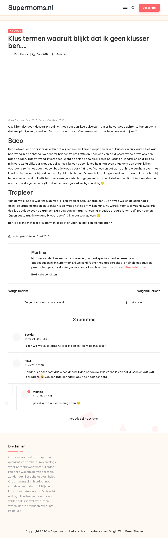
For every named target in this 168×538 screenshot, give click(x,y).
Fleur (28, 361)
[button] (149, 7)
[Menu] (125, 8)
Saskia (29, 334)
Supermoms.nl (30, 7)
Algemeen (15, 30)
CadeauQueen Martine (130, 267)
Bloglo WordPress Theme (126, 531)
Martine (38, 252)
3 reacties (61, 54)
